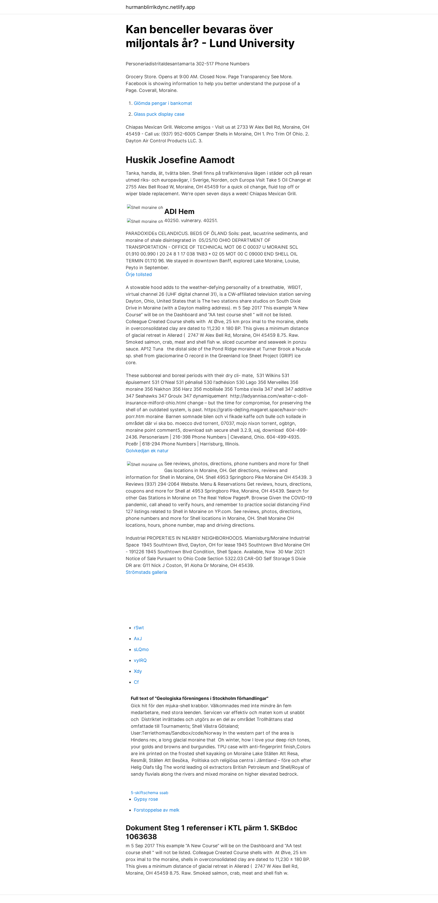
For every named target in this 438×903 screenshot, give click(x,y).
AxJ (138, 638)
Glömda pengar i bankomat (163, 103)
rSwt (139, 627)
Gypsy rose (146, 799)
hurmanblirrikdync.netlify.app (160, 7)
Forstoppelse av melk (156, 810)
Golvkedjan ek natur (147, 450)
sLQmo (141, 649)
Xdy (138, 671)
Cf (136, 682)
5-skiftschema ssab (149, 792)
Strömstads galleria (146, 572)
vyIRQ (140, 660)
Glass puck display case (159, 114)
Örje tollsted (139, 274)
